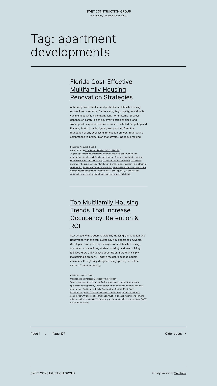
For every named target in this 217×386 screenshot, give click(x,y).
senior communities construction (124, 299)
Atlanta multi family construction (98, 157)
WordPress (180, 373)
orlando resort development (111, 170)
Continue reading (130, 136)
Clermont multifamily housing (128, 157)
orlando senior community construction (89, 299)
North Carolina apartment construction (102, 292)
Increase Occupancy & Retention (100, 279)
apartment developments (90, 153)
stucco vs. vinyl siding (119, 174)
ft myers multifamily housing (116, 160)
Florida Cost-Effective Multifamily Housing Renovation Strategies (101, 89)
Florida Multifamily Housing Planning (102, 150)
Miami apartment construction (97, 167)
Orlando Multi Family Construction (129, 167)
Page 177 (58, 333)
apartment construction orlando (123, 282)
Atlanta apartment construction (110, 285)
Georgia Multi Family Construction (106, 164)
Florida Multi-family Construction (86, 160)
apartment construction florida (92, 282)
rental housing (101, 174)
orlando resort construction (83, 170)
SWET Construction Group (108, 11)
